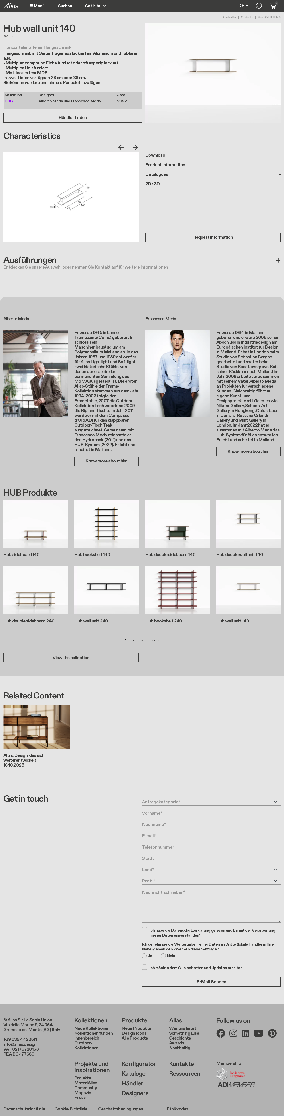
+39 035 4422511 (20, 1039)
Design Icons (134, 1033)
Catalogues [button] (156, 174)
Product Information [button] (165, 164)
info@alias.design (20, 1044)
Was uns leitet (182, 1028)
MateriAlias (85, 1083)
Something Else (184, 1033)
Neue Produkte (136, 1028)
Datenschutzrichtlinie (24, 1109)
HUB (9, 101)
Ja (150, 956)
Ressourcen (185, 1074)
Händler (132, 1084)
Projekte (82, 1078)
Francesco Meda (86, 101)
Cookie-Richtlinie (71, 1109)
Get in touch (95, 6)
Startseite (229, 17)
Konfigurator (139, 1064)
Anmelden (259, 6)
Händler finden (73, 118)
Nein (171, 956)
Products (247, 17)
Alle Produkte (135, 1038)
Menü (39, 5)
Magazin (82, 1092)
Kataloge (133, 1074)
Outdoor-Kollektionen (86, 1045)
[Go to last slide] (122, 147)
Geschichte (180, 1038)
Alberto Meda (50, 101)
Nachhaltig (179, 1048)
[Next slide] (134, 147)
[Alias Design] (10, 5)
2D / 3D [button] (152, 183)
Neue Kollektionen (92, 1028)
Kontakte (181, 1064)
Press (79, 1097)
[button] (142, 264)
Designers (135, 1093)
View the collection (71, 658)
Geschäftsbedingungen (120, 1109)
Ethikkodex (177, 1109)
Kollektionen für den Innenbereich (93, 1036)
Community (85, 1087)
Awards (176, 1043)
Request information (213, 237)
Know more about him (106, 461)
